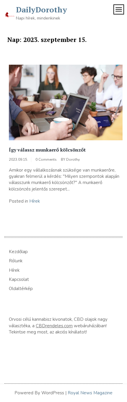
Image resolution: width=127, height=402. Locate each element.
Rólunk (15, 261)
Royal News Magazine (90, 393)
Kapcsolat (19, 279)
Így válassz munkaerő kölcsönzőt (47, 150)
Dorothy (73, 159)
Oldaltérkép (21, 289)
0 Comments (46, 159)
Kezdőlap (18, 252)
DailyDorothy (41, 9)
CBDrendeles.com (54, 326)
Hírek (34, 201)
